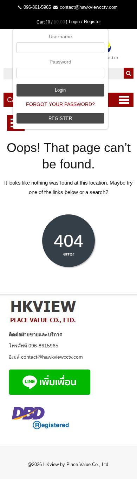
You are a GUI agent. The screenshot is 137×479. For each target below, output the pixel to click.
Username (60, 36)
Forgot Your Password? (60, 104)
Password (60, 62)
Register (60, 118)
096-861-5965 (36, 7)
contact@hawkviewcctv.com (88, 7)
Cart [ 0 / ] (52, 22)
